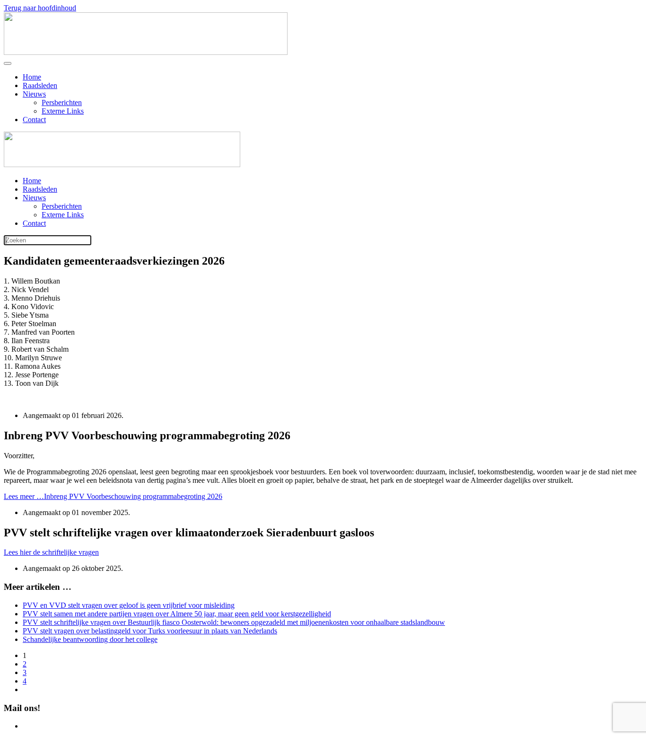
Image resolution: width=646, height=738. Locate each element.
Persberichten (62, 102)
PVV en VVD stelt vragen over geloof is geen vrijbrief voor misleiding (129, 605)
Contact (34, 120)
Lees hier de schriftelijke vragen (51, 552)
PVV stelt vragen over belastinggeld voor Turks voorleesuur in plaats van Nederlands (150, 631)
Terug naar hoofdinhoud (40, 8)
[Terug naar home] (146, 52)
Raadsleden (40, 85)
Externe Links (63, 111)
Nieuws (34, 94)
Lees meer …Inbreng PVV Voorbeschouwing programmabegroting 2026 (113, 496)
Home (32, 77)
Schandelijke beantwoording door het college (90, 639)
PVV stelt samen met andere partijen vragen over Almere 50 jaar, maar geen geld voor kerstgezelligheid (177, 614)
